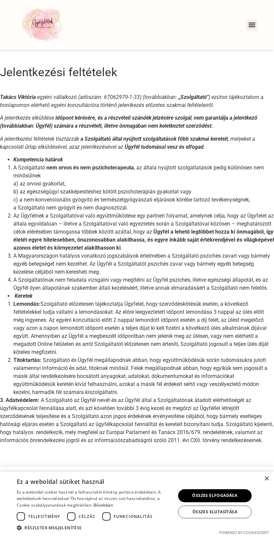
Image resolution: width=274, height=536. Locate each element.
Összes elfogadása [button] (214, 495)
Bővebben (103, 505)
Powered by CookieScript (244, 532)
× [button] (266, 478)
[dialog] (137, 504)
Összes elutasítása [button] (214, 512)
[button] (251, 24)
